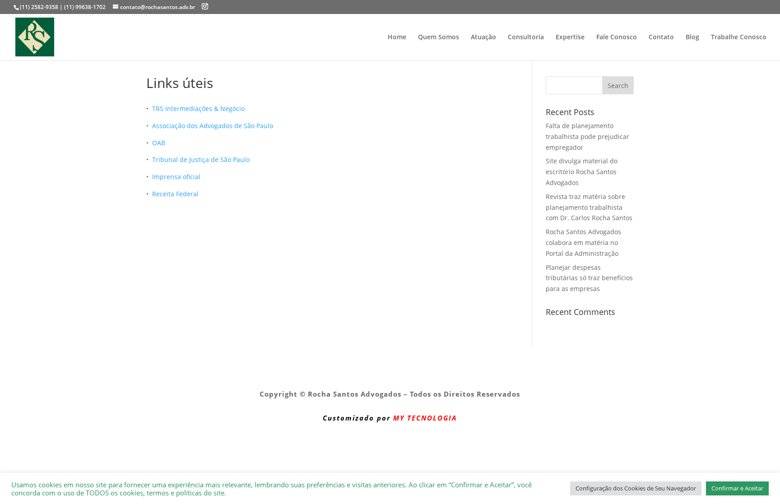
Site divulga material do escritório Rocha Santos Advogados (582, 172)
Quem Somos (438, 37)
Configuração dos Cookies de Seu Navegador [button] (636, 488)
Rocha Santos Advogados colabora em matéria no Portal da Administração (583, 242)
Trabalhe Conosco (738, 37)
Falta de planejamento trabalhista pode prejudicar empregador (587, 136)
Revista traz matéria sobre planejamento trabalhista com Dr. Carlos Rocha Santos (589, 207)
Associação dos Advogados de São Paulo (212, 125)
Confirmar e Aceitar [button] (737, 488)
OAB (158, 143)
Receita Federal (175, 194)
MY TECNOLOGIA (425, 417)
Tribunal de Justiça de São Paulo (201, 159)
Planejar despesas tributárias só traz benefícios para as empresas (589, 278)
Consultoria (526, 37)
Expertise (570, 37)
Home (397, 37)
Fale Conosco (616, 37)
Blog (692, 37)
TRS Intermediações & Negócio (198, 108)
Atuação (483, 37)
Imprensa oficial (176, 176)
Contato (661, 37)
